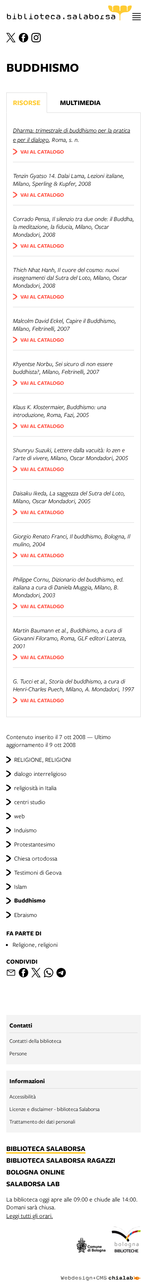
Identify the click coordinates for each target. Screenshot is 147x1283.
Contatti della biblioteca (35, 1040)
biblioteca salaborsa (45, 1149)
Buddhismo (29, 900)
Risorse (26, 102)
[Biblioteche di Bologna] (126, 1241)
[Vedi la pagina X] (11, 37)
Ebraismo (25, 915)
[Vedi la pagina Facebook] (23, 37)
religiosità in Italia (35, 788)
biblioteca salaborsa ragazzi (60, 1161)
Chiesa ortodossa (35, 858)
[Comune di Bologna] (91, 1246)
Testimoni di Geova (38, 872)
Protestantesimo (34, 844)
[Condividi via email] (11, 972)
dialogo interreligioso (40, 773)
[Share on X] (36, 972)
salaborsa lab (33, 1184)
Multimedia (80, 102)
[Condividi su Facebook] (23, 972)
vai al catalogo (42, 151)
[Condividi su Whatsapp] (48, 972)
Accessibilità (22, 1096)
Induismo (25, 830)
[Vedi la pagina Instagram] (36, 37)
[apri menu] (136, 16)
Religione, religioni (35, 944)
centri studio (29, 802)
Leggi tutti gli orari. (29, 1216)
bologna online (35, 1172)
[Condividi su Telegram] (61, 972)
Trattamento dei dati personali (42, 1121)
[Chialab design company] (101, 1272)
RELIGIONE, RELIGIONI (42, 759)
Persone (18, 1053)
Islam (20, 886)
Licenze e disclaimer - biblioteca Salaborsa (54, 1109)
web (19, 816)
